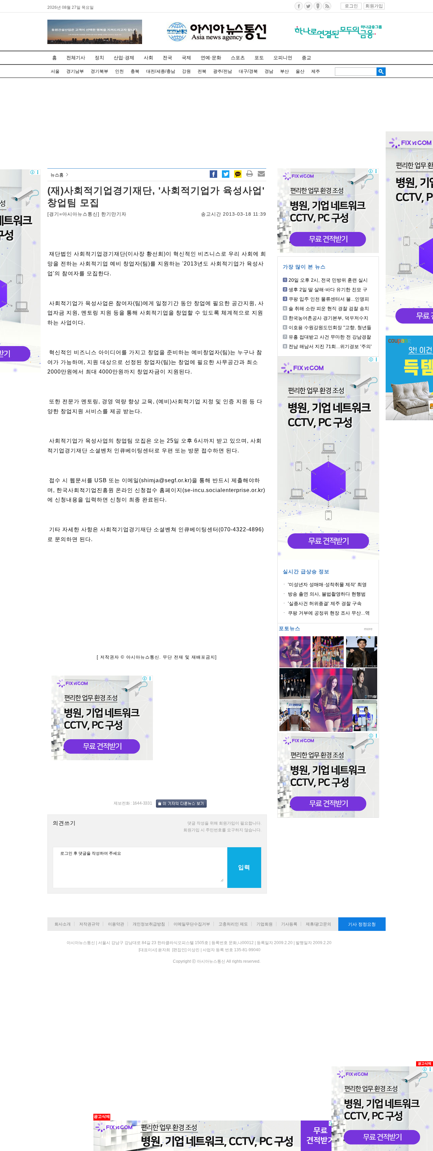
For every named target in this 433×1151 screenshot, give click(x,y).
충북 (135, 71)
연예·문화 (211, 57)
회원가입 (374, 5)
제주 (315, 71)
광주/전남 (222, 71)
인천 (119, 71)
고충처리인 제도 (233, 924)
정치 (99, 57)
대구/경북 (248, 71)
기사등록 (289, 924)
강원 (186, 71)
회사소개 (62, 924)
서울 (55, 71)
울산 (300, 71)
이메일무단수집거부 (192, 924)
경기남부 (75, 71)
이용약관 (116, 924)
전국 (167, 57)
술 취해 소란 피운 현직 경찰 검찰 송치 (329, 308)
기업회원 (264, 924)
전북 (202, 71)
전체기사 (75, 57)
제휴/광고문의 (318, 924)
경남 (269, 71)
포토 (259, 57)
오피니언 (282, 57)
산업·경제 (124, 57)
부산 (284, 71)
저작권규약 (89, 924)
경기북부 (99, 71)
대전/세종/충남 (160, 71)
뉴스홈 (57, 174)
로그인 (351, 5)
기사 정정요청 (362, 924)
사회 (148, 57)
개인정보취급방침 (149, 924)
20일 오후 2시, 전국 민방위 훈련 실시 (328, 280)
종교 (306, 57)
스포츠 (238, 57)
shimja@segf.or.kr (165, 480)
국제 (186, 57)
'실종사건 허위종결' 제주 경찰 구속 (325, 603)
